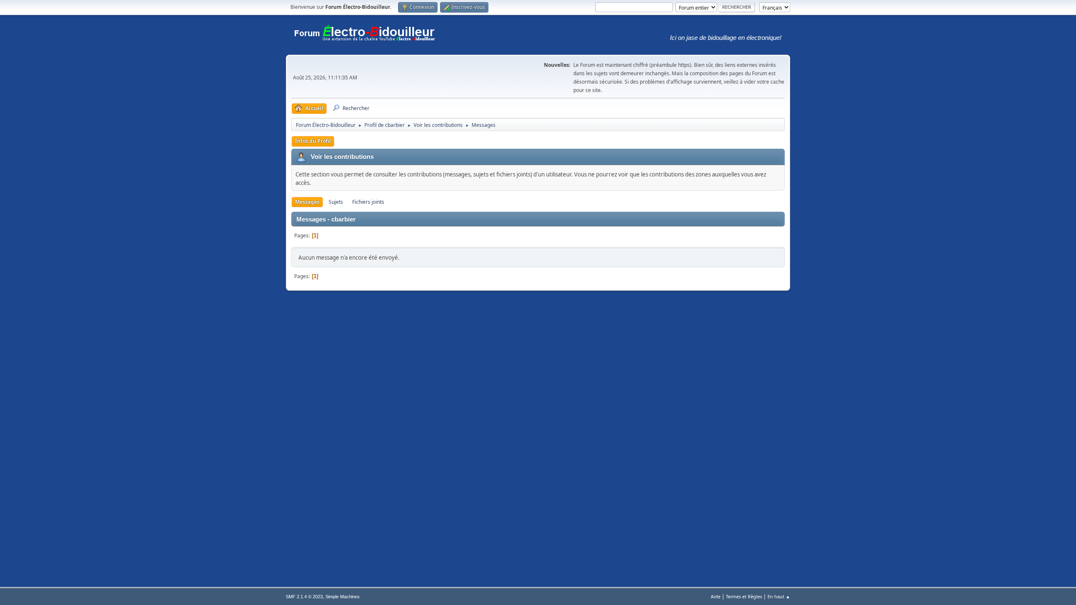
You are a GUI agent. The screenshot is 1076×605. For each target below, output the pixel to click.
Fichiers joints (368, 201)
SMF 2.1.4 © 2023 (304, 596)
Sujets (336, 201)
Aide (715, 596)
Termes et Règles (744, 596)
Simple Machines (342, 596)
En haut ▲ (778, 596)
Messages (307, 201)
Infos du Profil (313, 141)
